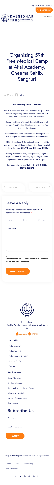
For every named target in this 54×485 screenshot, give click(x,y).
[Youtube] (29, 476)
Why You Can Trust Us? (18, 356)
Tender (12, 366)
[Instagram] (24, 476)
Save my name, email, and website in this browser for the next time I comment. (27, 260)
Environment (13, 403)
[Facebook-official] (15, 476)
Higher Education (15, 383)
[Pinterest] (33, 476)
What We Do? (15, 351)
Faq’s (17, 464)
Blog (32, 5)
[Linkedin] (38, 476)
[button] (44, 10)
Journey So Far (15, 361)
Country (47, 5)
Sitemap (8, 464)
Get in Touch (39, 5)
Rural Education (14, 378)
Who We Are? (15, 346)
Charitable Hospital (15, 393)
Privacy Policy (28, 464)
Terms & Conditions (12, 469)
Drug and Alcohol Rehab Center (21, 388)
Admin (22, 95)
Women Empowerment (17, 398)
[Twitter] (20, 476)
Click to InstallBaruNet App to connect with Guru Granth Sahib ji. (27, 324)
